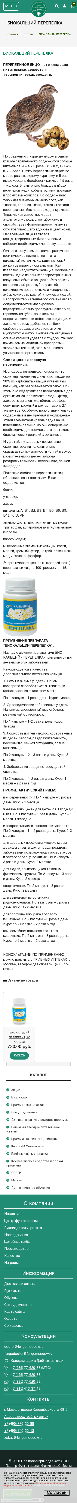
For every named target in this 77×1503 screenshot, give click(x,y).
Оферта (10, 1318)
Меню (11, 6)
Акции (15, 1090)
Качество (12, 1255)
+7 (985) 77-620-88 (25, 1368)
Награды (11, 1262)
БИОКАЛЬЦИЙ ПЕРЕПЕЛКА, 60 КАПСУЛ (19, 1036)
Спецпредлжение (24, 1112)
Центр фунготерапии (21, 1221)
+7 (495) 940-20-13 (19, 1430)
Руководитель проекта (23, 1228)
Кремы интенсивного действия (34, 1139)
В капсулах (19, 1097)
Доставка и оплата (19, 1284)
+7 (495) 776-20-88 (19, 1423)
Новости (11, 1214)
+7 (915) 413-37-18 (25, 1388)
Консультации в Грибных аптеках (37, 1361)
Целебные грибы (17, 1241)
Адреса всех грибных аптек (26, 1416)
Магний (16, 1180)
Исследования (16, 1235)
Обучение (11, 1298)
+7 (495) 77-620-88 (25, 1375)
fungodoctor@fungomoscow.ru (28, 1353)
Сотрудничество (18, 1305)
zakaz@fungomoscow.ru (23, 1437)
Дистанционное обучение (30, 1188)
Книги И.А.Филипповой (27, 1146)
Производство (16, 1248)
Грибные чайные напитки (29, 1154)
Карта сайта (14, 1311)
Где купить (12, 1291)
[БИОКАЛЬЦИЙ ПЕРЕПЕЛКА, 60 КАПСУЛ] (19, 1011)
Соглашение (14, 1325)
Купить (19, 1055)
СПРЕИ (16, 1173)
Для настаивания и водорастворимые (39, 1120)
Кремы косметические (27, 1105)
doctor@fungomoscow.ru (23, 1346)
